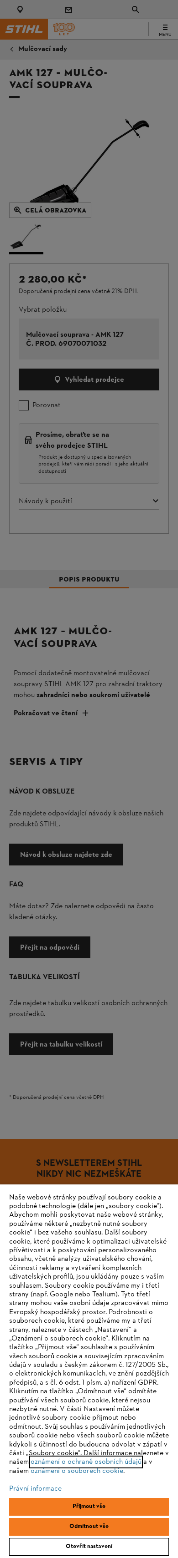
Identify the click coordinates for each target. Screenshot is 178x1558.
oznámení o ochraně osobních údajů (86, 1462)
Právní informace (35, 1489)
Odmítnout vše (89, 1527)
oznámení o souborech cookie (77, 1471)
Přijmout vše (89, 1506)
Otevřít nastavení (89, 1547)
